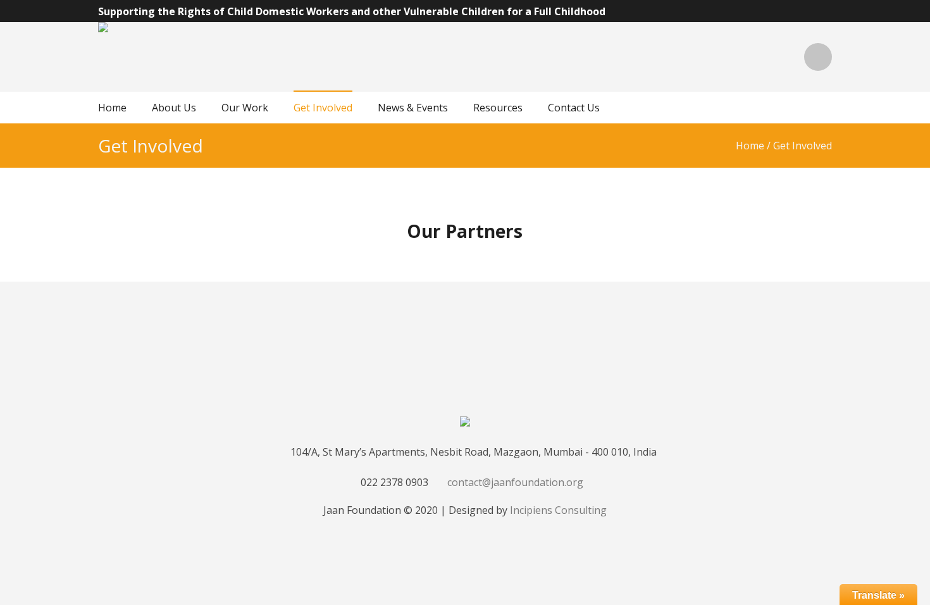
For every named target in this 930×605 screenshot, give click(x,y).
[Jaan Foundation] (465, 423)
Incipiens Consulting (558, 510)
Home (750, 146)
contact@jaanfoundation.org (515, 482)
